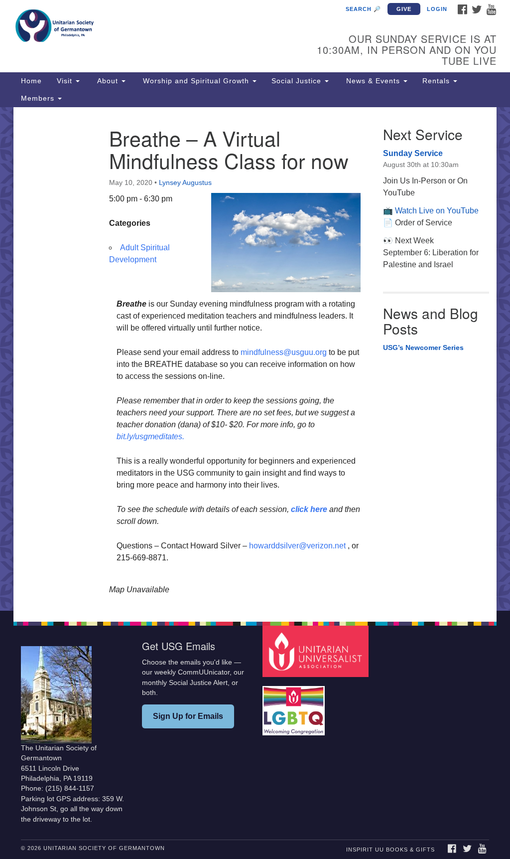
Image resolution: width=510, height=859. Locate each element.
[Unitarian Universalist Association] (316, 651)
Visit (66, 81)
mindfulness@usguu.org (284, 352)
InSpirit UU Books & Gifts (390, 850)
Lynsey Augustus (185, 182)
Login (437, 9)
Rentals (437, 81)
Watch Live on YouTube (437, 210)
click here (309, 509)
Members (39, 98)
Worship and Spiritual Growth (196, 81)
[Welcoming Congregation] (294, 705)
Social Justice (297, 81)
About (108, 81)
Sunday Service (413, 153)
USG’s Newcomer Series (423, 347)
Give (403, 9)
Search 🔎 (363, 9)
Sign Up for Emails (188, 716)
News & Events (373, 81)
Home (31, 81)
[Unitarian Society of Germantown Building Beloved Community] (154, 27)
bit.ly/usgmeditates (149, 436)
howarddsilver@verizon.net (297, 545)
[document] (255, 359)
